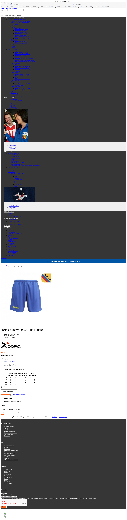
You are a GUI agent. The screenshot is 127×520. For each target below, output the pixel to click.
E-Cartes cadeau (12, 219)
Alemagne (15, 7)
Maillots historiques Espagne (22, 36)
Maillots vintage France (21, 30)
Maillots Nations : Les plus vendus (20, 21)
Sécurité (6, 456)
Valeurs (6, 428)
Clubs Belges (14, 93)
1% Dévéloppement (9, 431)
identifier (54, 417)
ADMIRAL (11, 243)
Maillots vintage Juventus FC (22, 79)
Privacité (6, 458)
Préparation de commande (11, 450)
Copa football (14, 154)
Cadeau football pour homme (15, 221)
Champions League (16, 96)
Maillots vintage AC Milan (22, 74)
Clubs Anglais (15, 50)
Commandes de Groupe (10, 433)
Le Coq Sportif (15, 161)
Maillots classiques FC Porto (22, 88)
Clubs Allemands (15, 82)
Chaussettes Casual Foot (14, 216)
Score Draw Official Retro (15, 233)
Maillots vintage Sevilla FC (22, 68)
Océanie (13, 47)
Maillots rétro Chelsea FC (22, 55)
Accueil (6, 265)
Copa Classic (11, 230)
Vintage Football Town (17, 162)
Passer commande (9, 445)
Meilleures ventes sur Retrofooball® (17, 19)
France (44, 7)
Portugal (54, 7)
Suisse (70, 7)
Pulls (12, 170)
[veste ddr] (16, 141)
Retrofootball (14, 159)
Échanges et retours (9, 453)
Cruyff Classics (15, 156)
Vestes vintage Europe (17, 100)
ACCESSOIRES (9, 212)
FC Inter (17, 77)
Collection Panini (15, 158)
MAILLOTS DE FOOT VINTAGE (14, 18)
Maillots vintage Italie (20, 35)
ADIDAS (10, 255)
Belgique (30, 7)
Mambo (17, 178)
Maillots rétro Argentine (21, 41)
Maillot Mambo (13, 209)
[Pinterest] (3, 508)
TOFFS (10, 240)
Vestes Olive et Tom (16, 179)
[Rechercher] (1, 12)
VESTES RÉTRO (9, 97)
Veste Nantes (12, 147)
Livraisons (7, 452)
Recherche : (4, 10)
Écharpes (10, 215)
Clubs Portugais (15, 86)
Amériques (14, 40)
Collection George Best (17, 164)
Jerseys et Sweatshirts (13, 167)
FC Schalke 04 (12, 252)
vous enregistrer (63, 417)
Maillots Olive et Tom (17, 173)
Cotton (9, 247)
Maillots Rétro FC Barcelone (22, 66)
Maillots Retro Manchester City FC (24, 58)
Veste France (12, 145)
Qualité (6, 429)
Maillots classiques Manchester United (25, 61)
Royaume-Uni (63, 7)
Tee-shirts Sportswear (13, 153)
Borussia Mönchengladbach (22, 83)
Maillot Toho (12, 207)
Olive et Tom (11, 172)
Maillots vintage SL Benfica (22, 90)
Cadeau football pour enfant (15, 224)
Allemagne (77, 7)
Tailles (6, 447)
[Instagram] (2, 508)
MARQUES (7, 227)
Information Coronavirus (11, 460)
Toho (16, 176)
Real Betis (17, 71)
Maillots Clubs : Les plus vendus (20, 22)
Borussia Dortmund (13, 251)
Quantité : (3, 387)
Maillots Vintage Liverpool (22, 57)
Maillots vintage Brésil (21, 43)
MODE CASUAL (9, 151)
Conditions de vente (9, 455)
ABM (9, 249)
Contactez (7, 436)
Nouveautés (14, 24)
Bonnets (10, 213)
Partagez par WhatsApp (19, 394)
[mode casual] (19, 201)
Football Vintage (12, 246)
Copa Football (8, 483)
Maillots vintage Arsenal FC (22, 52)
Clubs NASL (14, 91)
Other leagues (15, 94)
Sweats (13, 168)
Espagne (37, 7)
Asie (12, 44)
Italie (49, 7)
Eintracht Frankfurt (20, 85)
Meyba (9, 237)
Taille (2, 358)
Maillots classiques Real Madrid (23, 65)
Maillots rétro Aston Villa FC (22, 54)
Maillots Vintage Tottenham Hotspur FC (25, 60)
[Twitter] (1, 508)
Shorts (13, 181)
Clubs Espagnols (15, 63)
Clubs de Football (12, 49)
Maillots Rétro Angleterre (21, 29)
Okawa (10, 235)
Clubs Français (15, 80)
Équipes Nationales (13, 26)
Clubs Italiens (14, 72)
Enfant (13, 183)
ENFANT (7, 226)
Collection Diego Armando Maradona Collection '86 (25, 165)
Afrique (13, 46)
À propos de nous (9, 426)
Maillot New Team (14, 206)
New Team (18, 175)
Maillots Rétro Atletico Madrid (23, 69)
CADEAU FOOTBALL (11, 218)
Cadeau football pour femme (15, 223)
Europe (13, 27)
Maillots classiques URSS (22, 38)
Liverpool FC (11, 254)
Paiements (7, 449)
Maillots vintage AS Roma (22, 75)
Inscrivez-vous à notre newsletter (10, 495)
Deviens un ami (8, 434)
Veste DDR (12, 148)
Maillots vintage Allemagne (22, 32)
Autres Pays (22, 7)
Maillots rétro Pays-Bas (21, 33)
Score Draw (7, 471)
